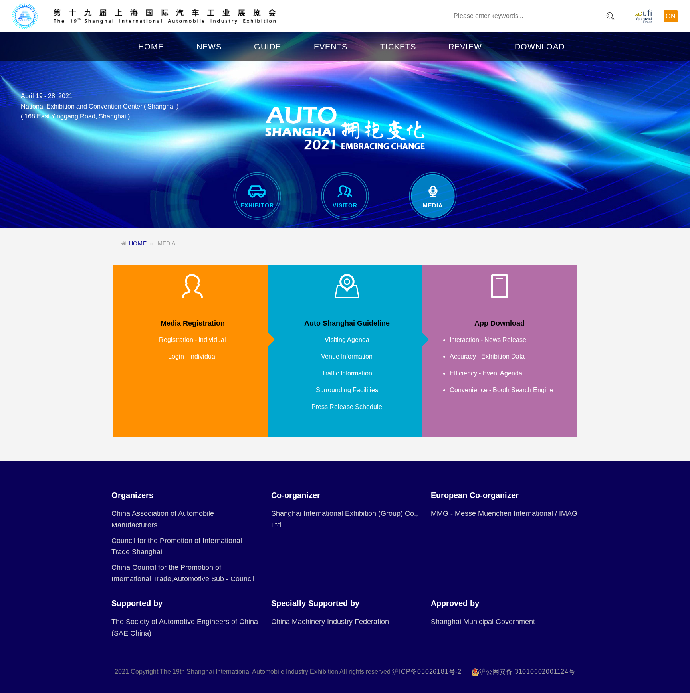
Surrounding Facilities (347, 390)
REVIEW (465, 46)
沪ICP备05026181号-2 (427, 671)
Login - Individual (192, 356)
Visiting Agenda (347, 339)
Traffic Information (347, 373)
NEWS (209, 46)
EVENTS (330, 46)
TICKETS (398, 46)
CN (671, 16)
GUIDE (267, 46)
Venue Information (347, 356)
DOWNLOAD (540, 46)
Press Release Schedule (346, 406)
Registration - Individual (192, 339)
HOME (151, 46)
